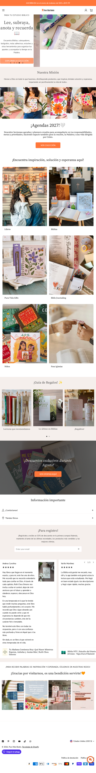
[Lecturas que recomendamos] (16, 407)
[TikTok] (25, 741)
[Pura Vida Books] (48, 10)
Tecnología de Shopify (30, 747)
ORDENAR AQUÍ (17, 54)
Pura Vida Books (15, 747)
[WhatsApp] (30, 741)
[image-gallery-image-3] (59, 695)
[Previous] (11, 63)
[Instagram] (14, 741)
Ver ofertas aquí (48, 474)
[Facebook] (3, 741)
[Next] (22, 63)
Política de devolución (69, 758)
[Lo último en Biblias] (48, 407)
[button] (91, 10)
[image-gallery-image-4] (83, 695)
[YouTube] (19, 741)
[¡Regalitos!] (79, 407)
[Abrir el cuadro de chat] (90, 759)
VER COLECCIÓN (48, 145)
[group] (65, 40)
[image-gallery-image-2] (36, 695)
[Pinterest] (8, 741)
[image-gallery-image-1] (13, 695)
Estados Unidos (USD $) (83, 741)
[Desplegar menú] (3, 10)
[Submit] (79, 549)
